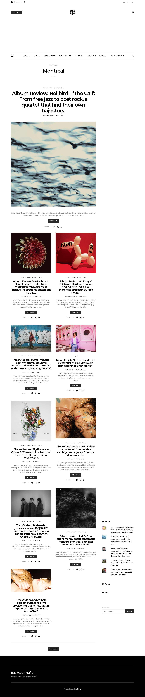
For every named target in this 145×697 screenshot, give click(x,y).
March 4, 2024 (26, 615)
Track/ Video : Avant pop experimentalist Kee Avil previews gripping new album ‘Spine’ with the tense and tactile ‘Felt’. (31, 605)
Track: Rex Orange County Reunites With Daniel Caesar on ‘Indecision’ (122, 562)
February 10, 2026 (48, 116)
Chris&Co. (77, 689)
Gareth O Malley (80, 369)
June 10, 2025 (69, 369)
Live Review (79, 56)
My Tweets (106, 584)
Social (105, 593)
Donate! (102, 56)
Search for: (106, 607)
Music (56, 88)
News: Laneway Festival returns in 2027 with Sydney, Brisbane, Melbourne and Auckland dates (97, 84)
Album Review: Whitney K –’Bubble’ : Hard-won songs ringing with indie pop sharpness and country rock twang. (76, 287)
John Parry (60, 116)
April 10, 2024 (71, 548)
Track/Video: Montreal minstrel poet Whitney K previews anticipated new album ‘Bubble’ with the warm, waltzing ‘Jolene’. (31, 364)
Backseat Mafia (22, 672)
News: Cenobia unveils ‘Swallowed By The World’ (49, 82)
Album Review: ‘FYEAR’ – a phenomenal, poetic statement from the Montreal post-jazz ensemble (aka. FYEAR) (75, 540)
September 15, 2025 (71, 296)
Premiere (37, 56)
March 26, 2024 (26, 540)
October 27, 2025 (26, 296)
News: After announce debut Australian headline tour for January (73, 82)
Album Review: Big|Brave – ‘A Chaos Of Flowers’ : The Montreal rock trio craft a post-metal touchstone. (31, 453)
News (25, 56)
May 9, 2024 (71, 459)
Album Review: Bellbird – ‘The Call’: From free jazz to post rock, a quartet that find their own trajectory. (53, 102)
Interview (91, 56)
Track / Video (49, 56)
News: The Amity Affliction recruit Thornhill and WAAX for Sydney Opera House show (121, 83)
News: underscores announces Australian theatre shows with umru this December (122, 572)
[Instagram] (25, 2)
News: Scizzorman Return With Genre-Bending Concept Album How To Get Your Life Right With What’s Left (25, 84)
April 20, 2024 (26, 462)
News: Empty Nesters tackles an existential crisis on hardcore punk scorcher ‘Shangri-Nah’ (75, 363)
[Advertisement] (72, 36)
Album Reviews (65, 56)
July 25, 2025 (26, 372)
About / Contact (128, 2)
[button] (133, 56)
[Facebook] (12, 2)
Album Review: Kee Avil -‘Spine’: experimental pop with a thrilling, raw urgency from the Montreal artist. (75, 451)
